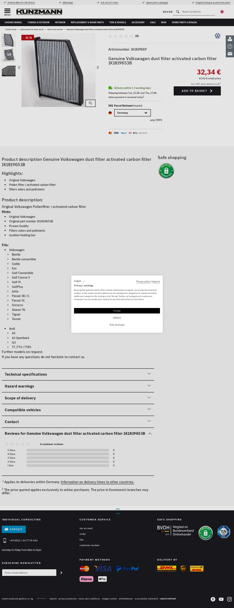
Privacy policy (143, 281)
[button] (79, 281)
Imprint (156, 281)
